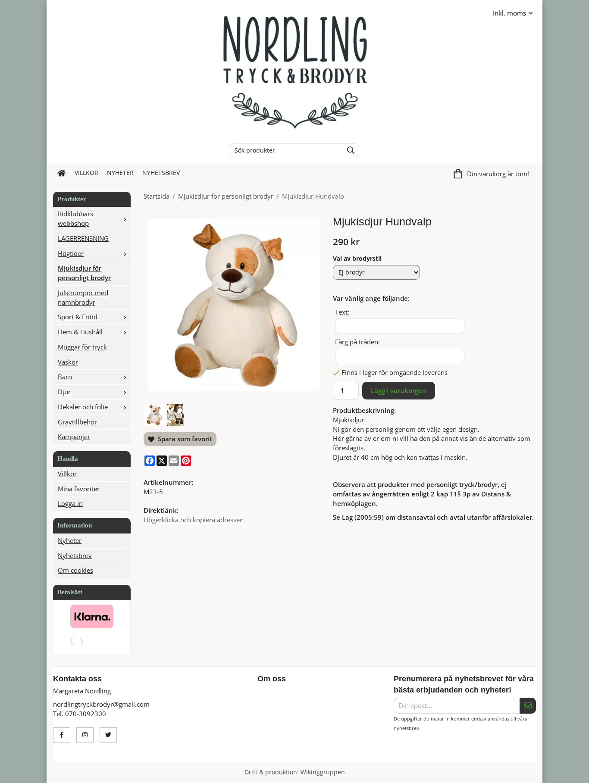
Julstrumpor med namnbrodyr (83, 297)
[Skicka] (528, 706)
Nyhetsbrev (161, 173)
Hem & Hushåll (80, 332)
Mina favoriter (79, 488)
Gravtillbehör (77, 422)
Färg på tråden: (357, 341)
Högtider (71, 253)
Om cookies (75, 570)
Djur (64, 391)
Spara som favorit (183, 438)
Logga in (70, 503)
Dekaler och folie (83, 406)
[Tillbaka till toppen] (530, 771)
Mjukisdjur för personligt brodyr (84, 273)
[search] (348, 150)
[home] (61, 173)
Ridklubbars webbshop (75, 218)
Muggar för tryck (82, 347)
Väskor (68, 362)
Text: (342, 312)
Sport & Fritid (77, 316)
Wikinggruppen (323, 772)
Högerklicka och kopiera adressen (194, 519)
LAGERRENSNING (83, 238)
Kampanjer (74, 436)
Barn (65, 376)
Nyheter (120, 173)
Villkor (86, 173)
